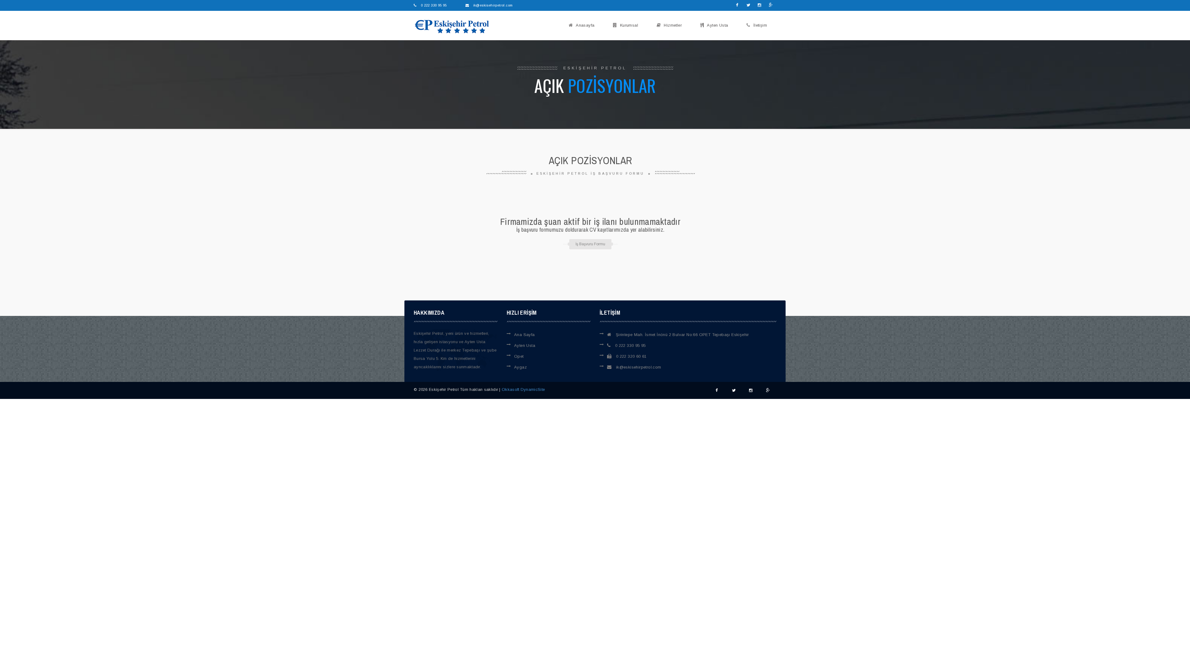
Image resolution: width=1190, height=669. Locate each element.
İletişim (760, 25)
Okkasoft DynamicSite (523, 389)
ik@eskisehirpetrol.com (638, 367)
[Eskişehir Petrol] (450, 26)
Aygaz (520, 367)
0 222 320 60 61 (630, 356)
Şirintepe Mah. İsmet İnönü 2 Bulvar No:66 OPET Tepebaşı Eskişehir (681, 334)
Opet (519, 356)
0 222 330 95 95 (630, 345)
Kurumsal (629, 25)
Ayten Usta (717, 25)
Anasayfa (585, 25)
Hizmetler (673, 25)
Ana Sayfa (524, 334)
